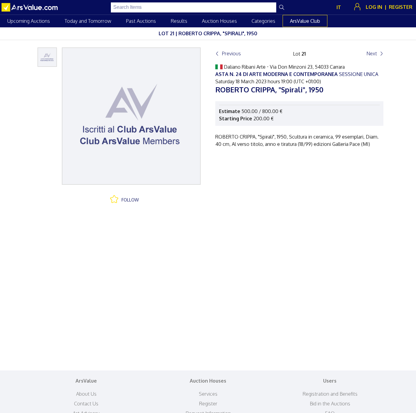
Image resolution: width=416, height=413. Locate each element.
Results (179, 21)
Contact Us (86, 404)
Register (208, 404)
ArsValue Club (305, 21)
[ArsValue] (30, 7)
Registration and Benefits (330, 394)
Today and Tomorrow (88, 21)
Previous (231, 53)
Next (371, 53)
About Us (86, 394)
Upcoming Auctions (28, 21)
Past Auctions (141, 21)
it (339, 7)
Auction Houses (219, 21)
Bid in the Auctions (330, 404)
